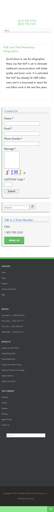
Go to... (8, 31)
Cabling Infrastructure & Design (13, 370)
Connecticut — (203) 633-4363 (13, 315)
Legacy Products (7, 376)
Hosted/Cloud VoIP (8, 353)
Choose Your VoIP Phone (10, 348)
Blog (3, 294)
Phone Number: (13, 139)
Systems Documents (8, 381)
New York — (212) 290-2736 (12, 326)
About (4, 278)
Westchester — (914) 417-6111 (13, 332)
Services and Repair (9, 289)
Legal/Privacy (7, 419)
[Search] (32, 206)
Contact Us (5, 425)
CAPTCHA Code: (14, 179)
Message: (10, 149)
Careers (4, 403)
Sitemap (4, 414)
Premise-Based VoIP (8, 359)
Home (4, 272)
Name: (8, 118)
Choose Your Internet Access (12, 364)
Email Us (14, 240)
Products (5, 283)
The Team (5, 397)
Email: (8, 128)
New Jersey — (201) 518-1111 (13, 321)
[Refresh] (24, 172)
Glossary (5, 408)
